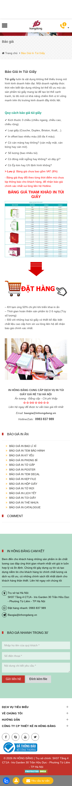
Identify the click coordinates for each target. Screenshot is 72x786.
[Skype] (15, 737)
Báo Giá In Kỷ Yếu (21, 455)
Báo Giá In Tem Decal (24, 474)
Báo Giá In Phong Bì (23, 460)
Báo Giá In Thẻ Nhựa (23, 502)
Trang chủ (10, 53)
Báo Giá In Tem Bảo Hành (27, 450)
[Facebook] (6, 737)
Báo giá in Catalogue (25, 507)
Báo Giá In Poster (22, 469)
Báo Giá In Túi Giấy (22, 497)
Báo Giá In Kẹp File (22, 478)
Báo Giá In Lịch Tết (22, 493)
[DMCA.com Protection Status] (36, 771)
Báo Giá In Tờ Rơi (21, 488)
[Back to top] (68, 764)
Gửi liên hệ (13, 679)
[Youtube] (25, 737)
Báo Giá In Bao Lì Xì (22, 446)
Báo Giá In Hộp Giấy (23, 483)
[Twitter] (35, 737)
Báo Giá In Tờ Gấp (22, 464)
